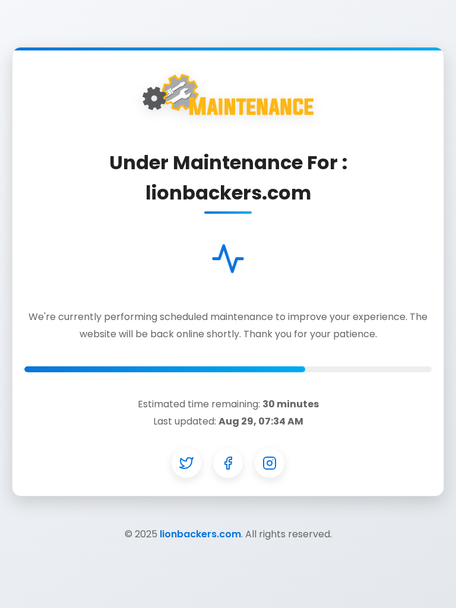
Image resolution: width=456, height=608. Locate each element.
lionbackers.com (200, 534)
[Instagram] (269, 463)
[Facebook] (228, 463)
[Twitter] (186, 463)
